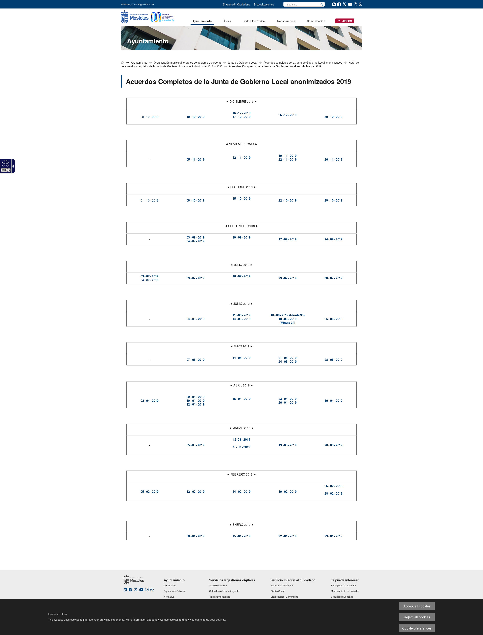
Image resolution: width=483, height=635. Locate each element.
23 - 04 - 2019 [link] (287, 398)
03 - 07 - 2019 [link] (149, 276)
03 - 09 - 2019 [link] (196, 237)
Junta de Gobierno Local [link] (242, 62)
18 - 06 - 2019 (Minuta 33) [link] (288, 315)
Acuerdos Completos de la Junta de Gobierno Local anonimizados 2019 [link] (275, 66)
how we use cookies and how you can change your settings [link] (190, 619)
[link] (5, 163)
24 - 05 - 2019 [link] (287, 361)
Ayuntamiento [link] (139, 62)
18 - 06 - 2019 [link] (287, 319)
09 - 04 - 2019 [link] (196, 397)
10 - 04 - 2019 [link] (196, 400)
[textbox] (301, 4)
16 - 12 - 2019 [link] (241, 113)
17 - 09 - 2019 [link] (287, 239)
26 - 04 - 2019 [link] (287, 402)
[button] (322, 4)
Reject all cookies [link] (417, 617)
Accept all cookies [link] (417, 606)
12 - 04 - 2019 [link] (196, 404)
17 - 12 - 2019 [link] (241, 117)
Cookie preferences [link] (417, 628)
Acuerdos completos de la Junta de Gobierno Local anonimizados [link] (303, 62)
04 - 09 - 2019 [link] (196, 241)
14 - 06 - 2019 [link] (241, 319)
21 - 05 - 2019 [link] (287, 358)
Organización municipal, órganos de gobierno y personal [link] (187, 62)
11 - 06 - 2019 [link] (241, 315)
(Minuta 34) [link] (287, 322)
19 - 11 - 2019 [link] (287, 155)
